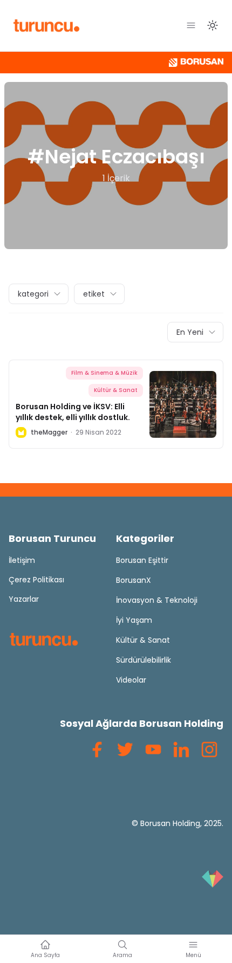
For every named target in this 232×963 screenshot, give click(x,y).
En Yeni (189, 332)
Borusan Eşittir (142, 560)
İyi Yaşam (134, 620)
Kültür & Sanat (116, 390)
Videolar (131, 680)
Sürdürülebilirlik (143, 660)
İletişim (22, 560)
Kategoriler (145, 538)
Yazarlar (24, 599)
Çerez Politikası (36, 579)
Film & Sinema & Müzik (104, 373)
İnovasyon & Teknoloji (156, 600)
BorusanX (133, 580)
